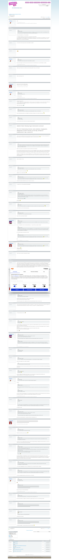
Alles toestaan (42, 289)
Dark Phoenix (11, 220)
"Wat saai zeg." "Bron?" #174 (16, 547)
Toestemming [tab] (15, 271)
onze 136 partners (16, 275)
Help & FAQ (38, 557)
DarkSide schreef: (20, 31)
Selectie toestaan (29, 289)
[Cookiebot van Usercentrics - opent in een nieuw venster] (44, 268)
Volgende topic (30, 530)
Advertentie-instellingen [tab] (34, 271)
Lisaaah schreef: (20, 93)
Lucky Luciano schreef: (21, 321)
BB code (10, 535)
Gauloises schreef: (20, 446)
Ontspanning (16, 14)
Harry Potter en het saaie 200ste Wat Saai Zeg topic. (19, 545)
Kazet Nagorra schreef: (21, 193)
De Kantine (19, 14)
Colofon (35, 557)
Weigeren (17, 289)
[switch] (24, 286)
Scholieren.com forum (11, 14)
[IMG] (9, 536)
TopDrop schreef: (20, 118)
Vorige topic (28, 530)
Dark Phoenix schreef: (20, 358)
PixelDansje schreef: (20, 350)
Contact (42, 557)
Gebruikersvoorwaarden (30, 557)
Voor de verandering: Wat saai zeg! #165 (18, 549)
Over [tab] (44, 271)
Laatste (48, 528)
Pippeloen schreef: (20, 341)
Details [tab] (25, 271)
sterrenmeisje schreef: (20, 244)
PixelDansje (11, 84)
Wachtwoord (40, 5)
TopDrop (10, 59)
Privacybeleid (25, 557)
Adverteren (22, 557)
